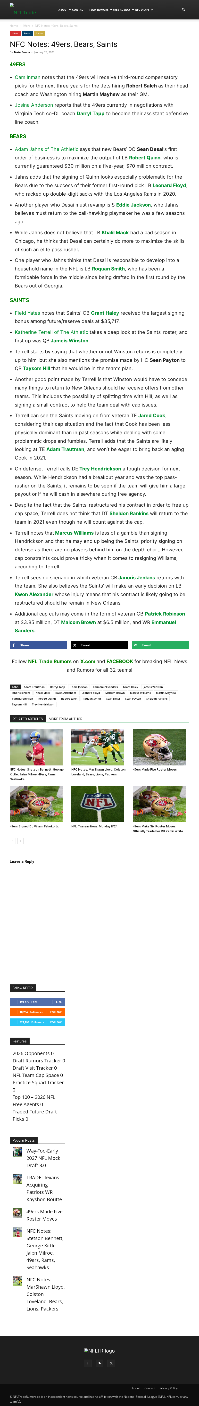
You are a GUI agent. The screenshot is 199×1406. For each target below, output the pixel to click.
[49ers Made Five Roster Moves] (161, 747)
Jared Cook (151, 415)
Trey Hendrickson (100, 469)
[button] (183, 9)
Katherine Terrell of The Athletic (51, 332)
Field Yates (27, 313)
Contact (78, 9)
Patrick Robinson (165, 614)
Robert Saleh (69, 698)
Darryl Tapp (91, 113)
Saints (39, 33)
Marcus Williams (74, 533)
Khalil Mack (115, 232)
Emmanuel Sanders (105, 687)
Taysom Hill (36, 368)
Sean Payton (133, 698)
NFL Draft (142, 9)
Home (14, 26)
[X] (111, 1363)
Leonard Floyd (169, 185)
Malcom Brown (78, 622)
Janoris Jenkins (136, 578)
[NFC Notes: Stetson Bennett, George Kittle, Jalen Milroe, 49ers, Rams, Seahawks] (38, 747)
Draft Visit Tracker (33, 1068)
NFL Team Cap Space (36, 1075)
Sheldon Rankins (129, 513)
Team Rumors (98, 9)
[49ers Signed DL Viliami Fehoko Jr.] (38, 804)
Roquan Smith (108, 269)
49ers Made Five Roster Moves (155, 769)
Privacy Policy (168, 1388)
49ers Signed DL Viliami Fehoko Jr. (34, 826)
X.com (87, 661)
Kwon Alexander (34, 594)
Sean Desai (113, 698)
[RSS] (99, 1363)
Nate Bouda (22, 52)
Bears (27, 33)
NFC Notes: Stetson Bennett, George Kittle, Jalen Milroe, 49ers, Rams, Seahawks (37, 774)
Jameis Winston (69, 341)
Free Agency (122, 9)
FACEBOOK (120, 661)
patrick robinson (22, 698)
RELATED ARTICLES (28, 719)
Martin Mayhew (166, 692)
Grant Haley (105, 313)
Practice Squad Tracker (38, 1082)
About (63, 9)
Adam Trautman (65, 449)
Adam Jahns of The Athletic (46, 149)
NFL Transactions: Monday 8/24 (94, 826)
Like (59, 1002)
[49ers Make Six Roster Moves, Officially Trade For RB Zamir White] (161, 804)
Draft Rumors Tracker (37, 1060)
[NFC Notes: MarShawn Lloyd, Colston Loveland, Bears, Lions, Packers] (99, 747)
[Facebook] (88, 1363)
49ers (26, 26)
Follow (56, 1012)
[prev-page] (13, 841)
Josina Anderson (34, 105)
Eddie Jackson (133, 205)
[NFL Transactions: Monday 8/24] (99, 804)
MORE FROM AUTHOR (66, 719)
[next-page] (20, 841)
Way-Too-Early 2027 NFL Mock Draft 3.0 (43, 1158)
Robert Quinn (144, 158)
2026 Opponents (31, 1053)
